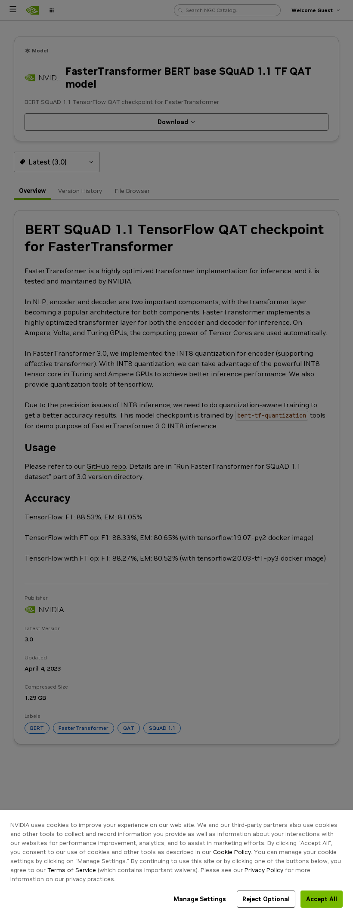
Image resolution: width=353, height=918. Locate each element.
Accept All (321, 899)
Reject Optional (266, 899)
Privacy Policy (264, 870)
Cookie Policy (232, 852)
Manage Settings (199, 899)
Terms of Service (71, 870)
